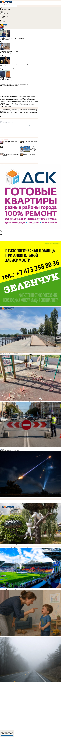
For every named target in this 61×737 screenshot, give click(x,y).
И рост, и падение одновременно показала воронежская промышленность (22, 547)
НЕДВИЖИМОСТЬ (2, 15)
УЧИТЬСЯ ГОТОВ (4, 25)
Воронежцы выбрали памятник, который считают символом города (9, 544)
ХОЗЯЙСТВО (2, 22)
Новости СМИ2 (2, 157)
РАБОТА (5, 24)
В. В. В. (1, 82)
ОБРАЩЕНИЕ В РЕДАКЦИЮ (4, 16)
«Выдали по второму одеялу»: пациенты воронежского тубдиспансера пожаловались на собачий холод (15, 41)
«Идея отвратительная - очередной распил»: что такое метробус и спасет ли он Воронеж (13, 53)
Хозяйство (1, 55)
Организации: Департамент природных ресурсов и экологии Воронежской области (20, 116)
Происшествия (2, 95)
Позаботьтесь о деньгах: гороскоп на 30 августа (6, 547)
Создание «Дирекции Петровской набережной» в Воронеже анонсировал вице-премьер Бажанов (11, 353)
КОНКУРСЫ (1, 12)
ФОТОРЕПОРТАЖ (2, 21)
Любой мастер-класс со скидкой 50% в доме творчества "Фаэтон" (9, 81)
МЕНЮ (1, 7)
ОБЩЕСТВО (2, 17)
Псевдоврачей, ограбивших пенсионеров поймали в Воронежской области (41, 589)
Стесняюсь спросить (3, 56)
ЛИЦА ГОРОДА (2, 14)
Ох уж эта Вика (2, 42)
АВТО (1, 8)
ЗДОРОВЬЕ (1, 11)
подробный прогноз (3, 229)
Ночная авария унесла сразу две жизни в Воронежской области (23, 589)
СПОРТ (1, 20)
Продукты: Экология (35, 116)
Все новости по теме (3, 39)
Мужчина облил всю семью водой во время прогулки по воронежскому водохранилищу (28, 544)
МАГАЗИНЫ (4, 28)
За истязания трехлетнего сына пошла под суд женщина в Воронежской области (10, 636)
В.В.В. (1, 10)
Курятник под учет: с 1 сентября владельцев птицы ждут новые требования (10, 450)
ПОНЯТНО (7, 735)
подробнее (7, 229)
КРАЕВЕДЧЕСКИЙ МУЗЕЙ (4, 13)
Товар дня (1, 69)
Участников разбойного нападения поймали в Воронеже (46, 544)
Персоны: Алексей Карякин (4, 116)
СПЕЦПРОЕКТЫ (2, 19)
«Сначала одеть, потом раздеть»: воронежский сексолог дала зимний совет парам (12, 68)
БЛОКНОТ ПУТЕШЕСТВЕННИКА (5, 9)
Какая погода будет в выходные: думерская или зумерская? (9, 54)
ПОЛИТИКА (1, 18)
